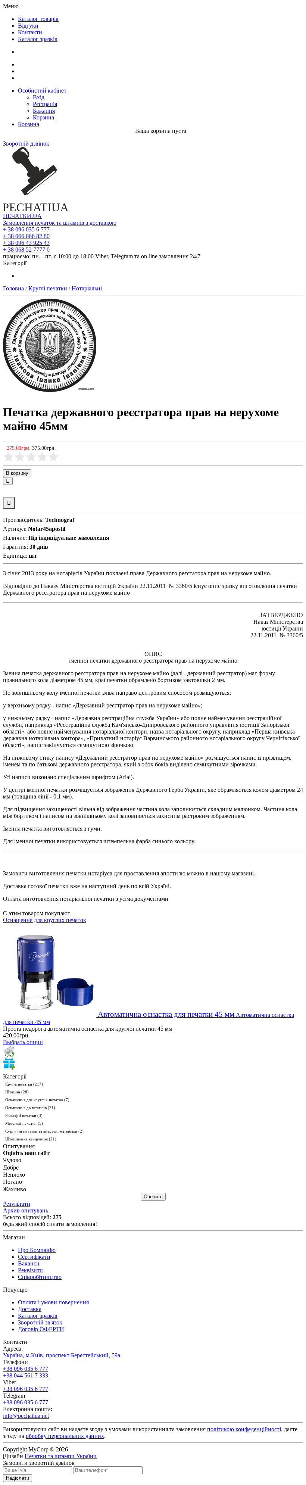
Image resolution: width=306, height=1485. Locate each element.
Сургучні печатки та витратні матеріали (44, 1131)
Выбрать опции (23, 1042)
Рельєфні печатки (24, 1115)
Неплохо (14, 1174)
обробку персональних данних (65, 1436)
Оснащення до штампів (30, 1107)
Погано (12, 1182)
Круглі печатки (24, 1084)
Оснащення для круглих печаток (44, 920)
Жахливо (14, 1189)
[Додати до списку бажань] (9, 491)
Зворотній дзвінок (26, 143)
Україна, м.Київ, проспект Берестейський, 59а (61, 1355)
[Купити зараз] (9, 1052)
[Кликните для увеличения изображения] (49, 345)
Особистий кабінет (42, 90)
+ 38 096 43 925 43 (26, 243)
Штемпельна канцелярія (30, 1139)
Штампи (17, 1092)
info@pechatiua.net (26, 1416)
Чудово (12, 1160)
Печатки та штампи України (61, 1456)
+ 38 (26, 229)
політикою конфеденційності (244, 1429)
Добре (11, 1167)
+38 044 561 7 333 (25, 1375)
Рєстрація (45, 104)
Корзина (43, 117)
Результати (16, 1204)
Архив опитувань (25, 1210)
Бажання (44, 111)
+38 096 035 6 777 (25, 1369)
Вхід (38, 97)
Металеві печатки (24, 1123)
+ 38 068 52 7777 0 (26, 249)
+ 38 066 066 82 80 (26, 236)
